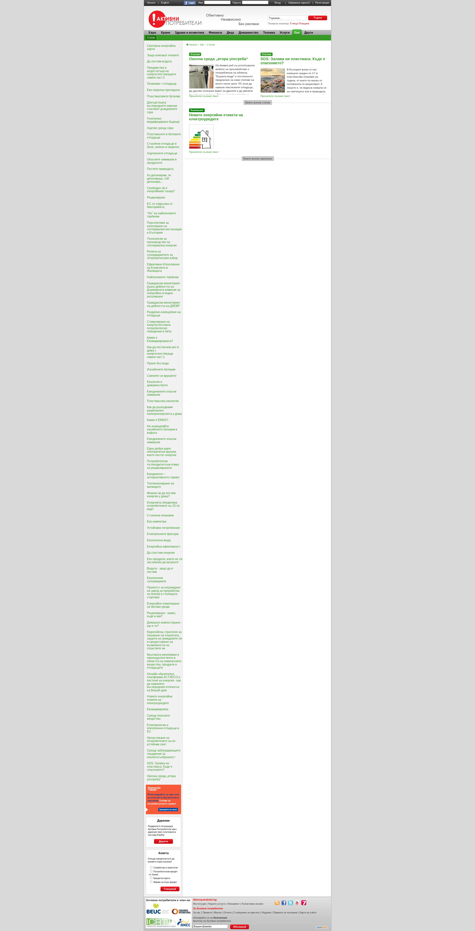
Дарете (163, 841)
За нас (196, 912)
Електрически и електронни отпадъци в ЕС (163, 728)
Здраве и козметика (189, 32)
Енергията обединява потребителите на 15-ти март (163, 506)
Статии (151, 37)
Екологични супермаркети (156, 579)
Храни (165, 32)
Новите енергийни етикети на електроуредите (159, 699)
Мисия (217, 912)
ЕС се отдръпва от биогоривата (160, 205)
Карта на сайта (307, 912)
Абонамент (233, 903)
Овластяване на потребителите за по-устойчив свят (161, 741)
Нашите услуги (216, 903)
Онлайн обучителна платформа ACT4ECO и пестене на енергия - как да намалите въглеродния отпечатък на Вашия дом (164, 682)
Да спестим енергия (161, 552)
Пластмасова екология (163, 401)
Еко (297, 32)
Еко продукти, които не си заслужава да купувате (164, 560)
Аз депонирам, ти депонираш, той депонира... (159, 178)
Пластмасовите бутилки (163, 96)
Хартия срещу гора (160, 128)
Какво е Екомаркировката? (160, 339)
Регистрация (322, 2)
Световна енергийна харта (161, 47)
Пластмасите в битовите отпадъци (164, 136)
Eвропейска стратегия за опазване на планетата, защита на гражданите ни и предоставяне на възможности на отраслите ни (164, 640)
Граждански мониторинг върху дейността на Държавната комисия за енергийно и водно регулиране (163, 290)
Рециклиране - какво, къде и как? (161, 614)
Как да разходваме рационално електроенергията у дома (164, 410)
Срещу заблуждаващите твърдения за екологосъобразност (164, 754)
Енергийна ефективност (163, 546)
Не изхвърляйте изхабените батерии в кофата (162, 429)
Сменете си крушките (161, 375)
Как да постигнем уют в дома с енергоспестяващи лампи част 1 (163, 352)
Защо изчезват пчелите (163, 55)
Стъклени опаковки (160, 515)
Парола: (237, 2)
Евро (152, 32)
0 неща (294, 23)
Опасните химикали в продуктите (162, 161)
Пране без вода (158, 363)
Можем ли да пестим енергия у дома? (161, 494)
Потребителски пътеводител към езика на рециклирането (163, 464)
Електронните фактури (162, 534)
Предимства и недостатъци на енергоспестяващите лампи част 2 (161, 72)
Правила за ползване (285, 912)
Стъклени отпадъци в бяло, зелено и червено (163, 145)
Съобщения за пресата (246, 912)
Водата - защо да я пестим (160, 570)
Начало (151, 2)
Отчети (227, 912)
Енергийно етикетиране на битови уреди (163, 605)
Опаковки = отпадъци (161, 83)
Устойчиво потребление (163, 527)
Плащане (304, 23)
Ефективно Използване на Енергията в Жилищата (163, 267)
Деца (230, 32)
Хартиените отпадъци (162, 153)
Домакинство (248, 32)
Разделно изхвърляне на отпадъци (164, 313)
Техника (269, 32)
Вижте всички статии (257, 102)
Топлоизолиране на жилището (160, 485)
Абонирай (239, 926)
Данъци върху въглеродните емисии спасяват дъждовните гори (162, 107)
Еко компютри (156, 521)
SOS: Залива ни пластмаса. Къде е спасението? (159, 766)
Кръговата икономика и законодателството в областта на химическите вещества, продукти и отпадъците (164, 661)
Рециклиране (156, 197)
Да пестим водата (159, 61)
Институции (199, 903)
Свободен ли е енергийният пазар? (161, 189)
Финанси (215, 32)
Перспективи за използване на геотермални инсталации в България (164, 227)
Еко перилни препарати (163, 90)
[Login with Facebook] (190, 4)
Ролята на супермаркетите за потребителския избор (162, 255)
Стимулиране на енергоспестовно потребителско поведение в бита (159, 326)
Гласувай (170, 888)
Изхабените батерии (161, 369)
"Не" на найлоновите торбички (161, 215)
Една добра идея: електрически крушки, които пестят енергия (162, 452)
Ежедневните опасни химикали (161, 393)
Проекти (207, 912)
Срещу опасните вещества (158, 717)
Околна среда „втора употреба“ (161, 777)
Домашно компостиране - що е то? (164, 624)
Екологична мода (159, 540)
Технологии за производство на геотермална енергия (162, 242)
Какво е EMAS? (157, 419)
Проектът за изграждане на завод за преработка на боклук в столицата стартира (164, 592)
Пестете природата (160, 168)
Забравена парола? (299, 2)
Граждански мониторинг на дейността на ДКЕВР (163, 304)
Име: (201, 2)
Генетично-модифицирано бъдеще (163, 120)
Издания (266, 912)
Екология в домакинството (157, 383)
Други (308, 32)
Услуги (285, 32)
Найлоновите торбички (163, 277)
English (165, 2)
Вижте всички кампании (257, 158)
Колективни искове (252, 903)
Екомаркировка (157, 709)
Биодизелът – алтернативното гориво (163, 475)
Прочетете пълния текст (204, 96)
